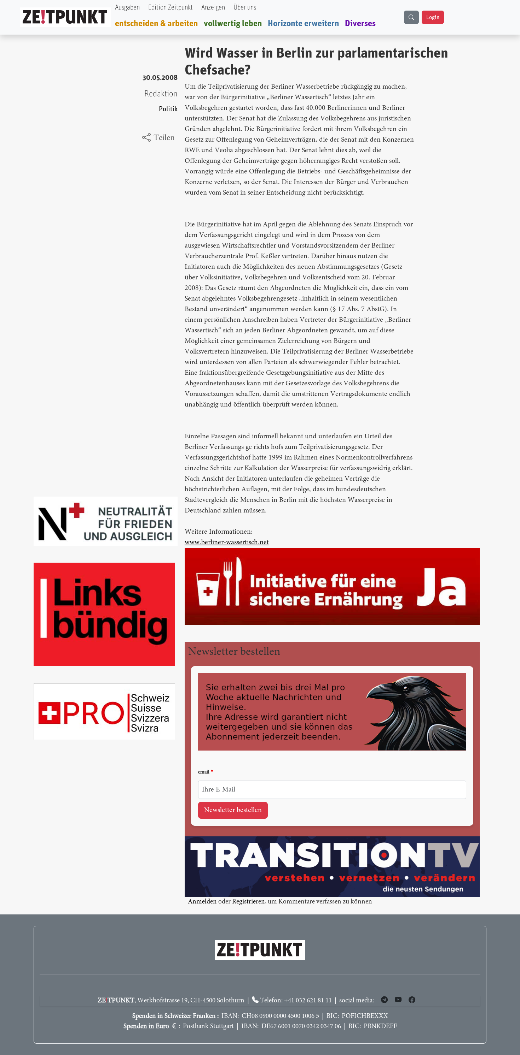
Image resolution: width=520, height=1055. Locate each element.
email (203, 772)
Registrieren (248, 902)
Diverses (360, 23)
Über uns (244, 7)
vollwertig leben (233, 23)
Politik (168, 109)
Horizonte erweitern (303, 23)
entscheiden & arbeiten (156, 23)
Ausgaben (127, 7)
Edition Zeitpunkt (170, 7)
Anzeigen (213, 7)
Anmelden (202, 902)
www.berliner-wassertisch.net (227, 542)
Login (432, 17)
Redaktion (161, 94)
